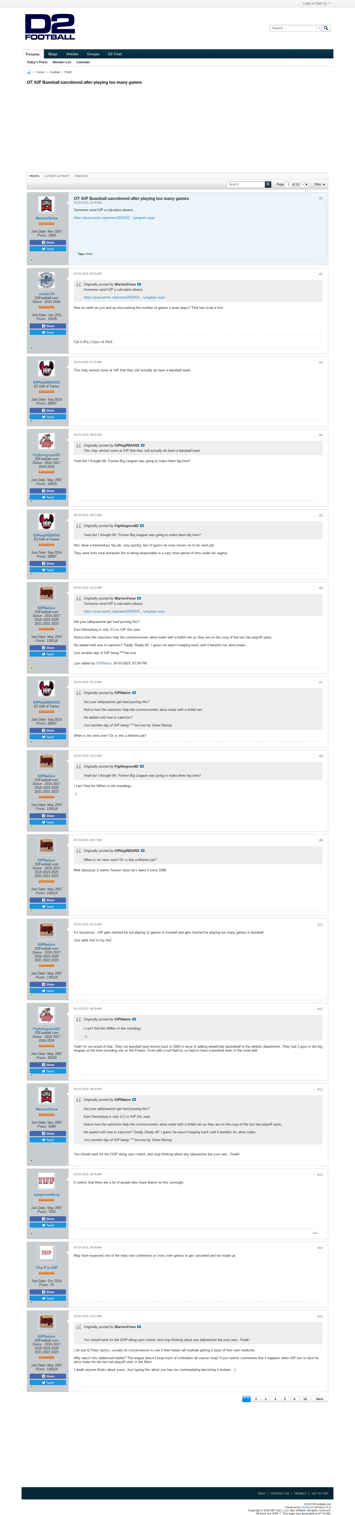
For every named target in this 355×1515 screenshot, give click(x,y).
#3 (321, 362)
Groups (93, 54)
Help (261, 1493)
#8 (321, 756)
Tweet (49, 249)
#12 (320, 1089)
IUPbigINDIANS (46, 382)
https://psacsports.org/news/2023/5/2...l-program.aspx (114, 218)
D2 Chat (115, 54)
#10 (320, 925)
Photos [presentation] (81, 176)
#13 (320, 1175)
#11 (320, 1009)
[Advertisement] (177, 127)
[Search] (326, 28)
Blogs (52, 54)
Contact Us (280, 1493)
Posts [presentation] (34, 176)
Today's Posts (37, 62)
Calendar (83, 62)
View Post (139, 284)
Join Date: (39, 231)
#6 (321, 588)
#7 (321, 682)
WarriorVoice (47, 218)
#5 (321, 515)
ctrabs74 (46, 294)
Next (319, 1399)
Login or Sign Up (315, 3)
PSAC (68, 72)
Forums (33, 54)
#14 (320, 1248)
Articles (72, 54)
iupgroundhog (47, 1194)
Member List (62, 62)
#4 (321, 435)
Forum (40, 72)
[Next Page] (306, 184)
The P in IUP (46, 1268)
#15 (320, 1316)
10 (305, 1399)
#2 (321, 274)
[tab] (34, 175)
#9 (321, 840)
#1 (321, 198)
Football (55, 72)
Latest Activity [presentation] (57, 176)
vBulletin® (307, 1507)
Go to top (320, 1493)
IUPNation (46, 608)
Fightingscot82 (46, 455)
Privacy (300, 1493)
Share (50, 242)
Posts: (42, 235)
